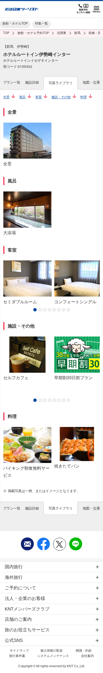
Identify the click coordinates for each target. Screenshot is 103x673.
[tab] (11, 82)
